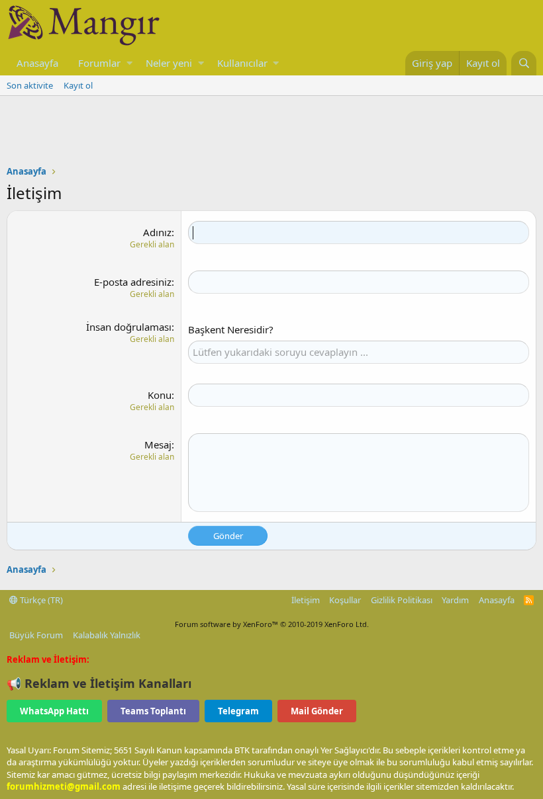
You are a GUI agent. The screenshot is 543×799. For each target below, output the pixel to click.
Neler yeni (169, 62)
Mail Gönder (317, 711)
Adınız (157, 232)
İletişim (305, 600)
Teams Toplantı (153, 711)
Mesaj (158, 444)
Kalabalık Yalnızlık (106, 635)
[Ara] (523, 63)
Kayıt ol (78, 85)
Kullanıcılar (242, 62)
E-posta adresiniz (133, 281)
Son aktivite (30, 85)
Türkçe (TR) (40, 600)
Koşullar (345, 600)
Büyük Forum (36, 635)
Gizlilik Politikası (401, 600)
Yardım (455, 600)
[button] (129, 63)
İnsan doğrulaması (129, 326)
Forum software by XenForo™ (272, 624)
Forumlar (99, 62)
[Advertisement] (271, 132)
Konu (160, 394)
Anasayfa (37, 62)
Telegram (238, 711)
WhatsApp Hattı (54, 711)
